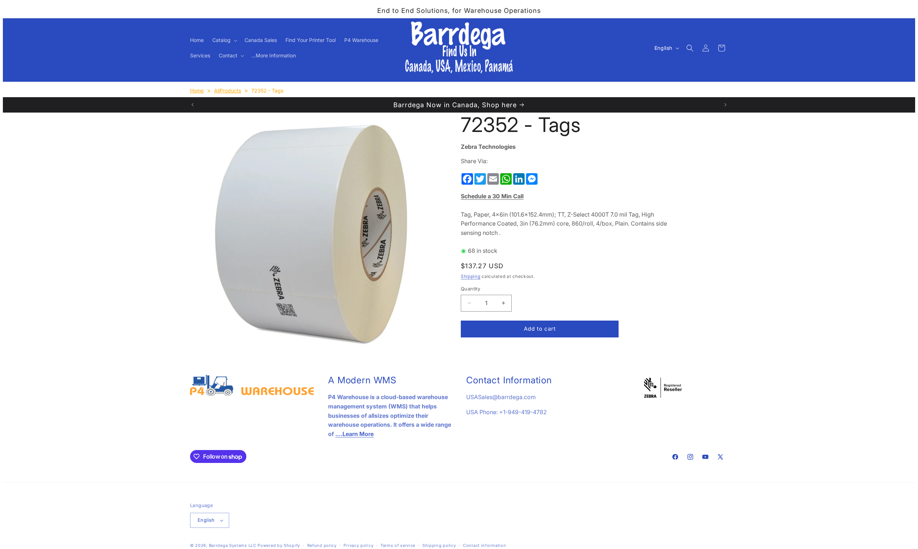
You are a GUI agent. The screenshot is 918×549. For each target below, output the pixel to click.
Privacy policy (358, 545)
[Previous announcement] (192, 105)
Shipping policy (439, 545)
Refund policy (322, 545)
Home (197, 90)
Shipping (471, 276)
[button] (224, 40)
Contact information (484, 545)
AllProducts (227, 90)
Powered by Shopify (278, 545)
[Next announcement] (725, 105)
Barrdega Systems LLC (232, 545)
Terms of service (397, 545)
